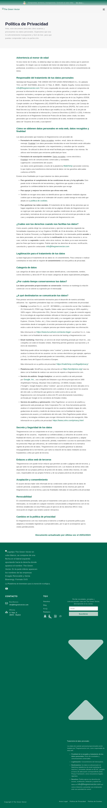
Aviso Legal (63, 801)
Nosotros (46, 601)
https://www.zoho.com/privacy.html (68, 420)
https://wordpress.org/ (72, 369)
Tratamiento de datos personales (78, 741)
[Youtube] (6, 588)
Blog (44, 605)
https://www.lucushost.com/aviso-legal (53, 332)
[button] (86, 678)
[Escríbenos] (23, 603)
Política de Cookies (95, 801)
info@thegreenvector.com (27, 88)
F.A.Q (45, 609)
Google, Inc (29, 379)
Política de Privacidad (78, 801)
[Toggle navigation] (88, 9)
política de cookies (39, 201)
